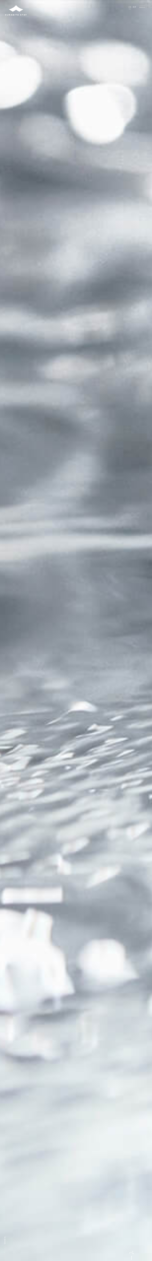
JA (130, 7)
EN (134, 7)
